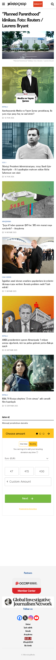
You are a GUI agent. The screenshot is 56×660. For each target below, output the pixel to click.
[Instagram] (30, 617)
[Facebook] (19, 617)
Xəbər (28, 624)
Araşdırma (6, 221)
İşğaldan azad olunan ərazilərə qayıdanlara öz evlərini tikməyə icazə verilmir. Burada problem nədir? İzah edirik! (27, 284)
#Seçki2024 (28, 642)
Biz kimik (28, 646)
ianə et (38, 4)
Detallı (5, 107)
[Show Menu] (3, 4)
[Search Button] (52, 4)
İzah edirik (6, 277)
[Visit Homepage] (17, 3)
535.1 (4, 162)
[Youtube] (36, 617)
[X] (25, 617)
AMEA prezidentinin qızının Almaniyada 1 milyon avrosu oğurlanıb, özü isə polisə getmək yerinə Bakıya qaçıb (27, 343)
